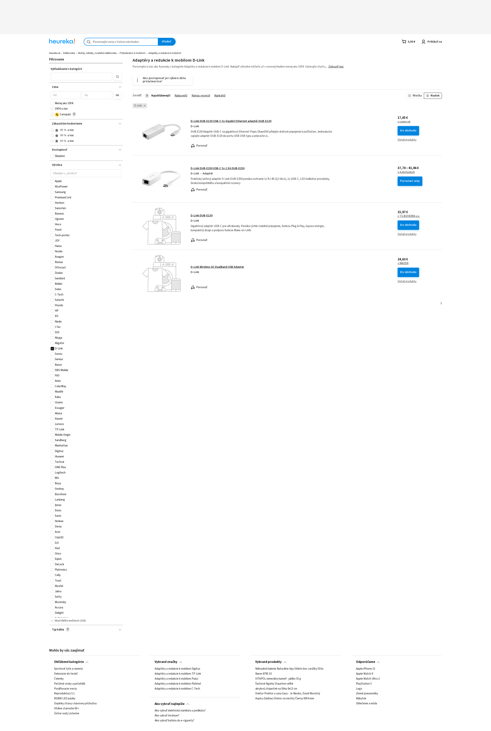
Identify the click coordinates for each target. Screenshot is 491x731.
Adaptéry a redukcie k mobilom (164, 53)
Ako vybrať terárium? (167, 716)
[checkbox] (52, 103)
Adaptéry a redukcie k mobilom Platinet (178, 684)
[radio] (52, 130)
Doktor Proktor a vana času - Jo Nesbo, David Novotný (287, 694)
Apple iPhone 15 (365, 669)
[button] (81, 76)
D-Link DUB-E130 (202, 216)
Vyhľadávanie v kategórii (66, 69)
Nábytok (361, 698)
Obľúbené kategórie (69, 662)
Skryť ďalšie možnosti (66, 620)
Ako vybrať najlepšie (170, 704)
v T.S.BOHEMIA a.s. (409, 216)
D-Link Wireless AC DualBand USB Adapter (217, 267)
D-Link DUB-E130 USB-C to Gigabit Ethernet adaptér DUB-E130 (231, 121)
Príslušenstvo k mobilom (132, 53)
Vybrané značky (166, 662)
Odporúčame (365, 662)
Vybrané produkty (268, 662)
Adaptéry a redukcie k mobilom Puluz (176, 679)
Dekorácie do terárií (65, 674)
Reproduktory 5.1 (64, 694)
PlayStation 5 (364, 684)
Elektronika (69, 53)
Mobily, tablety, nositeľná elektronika (97, 53)
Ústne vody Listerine (66, 713)
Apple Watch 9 (364, 674)
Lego (359, 689)
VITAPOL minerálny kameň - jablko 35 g (278, 679)
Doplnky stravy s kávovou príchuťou (75, 703)
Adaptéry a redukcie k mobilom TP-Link (178, 674)
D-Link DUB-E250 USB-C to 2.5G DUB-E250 (218, 168)
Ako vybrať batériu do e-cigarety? (174, 721)
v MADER (403, 263)
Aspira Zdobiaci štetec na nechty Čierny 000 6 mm (284, 698)
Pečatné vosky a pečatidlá (69, 684)
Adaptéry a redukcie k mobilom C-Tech (177, 689)
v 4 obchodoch (406, 172)
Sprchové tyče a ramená (68, 669)
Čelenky (59, 679)
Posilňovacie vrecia (65, 689)
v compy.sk (404, 122)
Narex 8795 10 (263, 674)
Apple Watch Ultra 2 (368, 679)
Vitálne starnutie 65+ (66, 708)
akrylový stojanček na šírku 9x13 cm (276, 689)
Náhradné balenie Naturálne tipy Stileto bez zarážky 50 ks (289, 669)
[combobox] (121, 42)
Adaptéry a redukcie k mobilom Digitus (177, 669)
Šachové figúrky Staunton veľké (274, 684)
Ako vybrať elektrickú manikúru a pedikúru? (180, 711)
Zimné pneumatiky (367, 694)
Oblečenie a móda (366, 703)
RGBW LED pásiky (64, 698)
